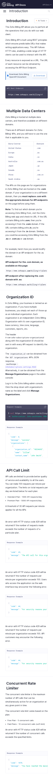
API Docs (46, 5)
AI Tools (41, 20)
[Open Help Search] (49, 11)
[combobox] (41, 21)
